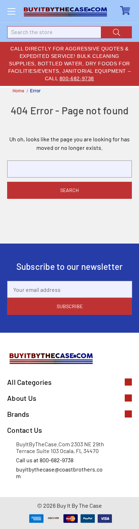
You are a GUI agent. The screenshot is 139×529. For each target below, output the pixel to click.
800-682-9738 (77, 78)
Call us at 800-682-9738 (44, 460)
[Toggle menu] (11, 11)
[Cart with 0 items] (126, 10)
